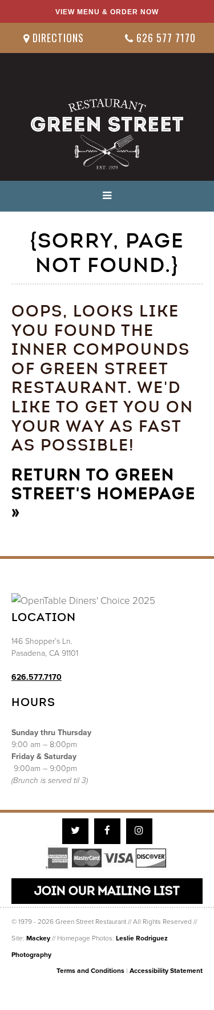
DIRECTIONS (57, 37)
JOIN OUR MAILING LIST (107, 890)
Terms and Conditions (90, 971)
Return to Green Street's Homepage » (103, 494)
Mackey (38, 938)
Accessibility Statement (166, 971)
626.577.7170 (36, 677)
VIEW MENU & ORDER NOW (107, 12)
